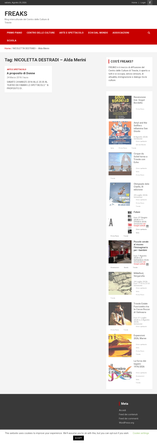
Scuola (11, 40)
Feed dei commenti (128, 418)
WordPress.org (126, 422)
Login (143, 2)
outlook (142, 225)
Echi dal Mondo (98, 32)
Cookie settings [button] (141, 433)
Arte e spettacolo (71, 32)
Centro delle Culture (41, 32)
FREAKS (16, 13)
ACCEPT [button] (78, 438)
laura (25, 77)
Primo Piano (14, 32)
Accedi (122, 410)
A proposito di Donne (21, 73)
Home (134, 2)
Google (136, 225)
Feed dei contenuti (128, 414)
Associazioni (121, 32)
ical (144, 224)
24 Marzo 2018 (14, 77)
